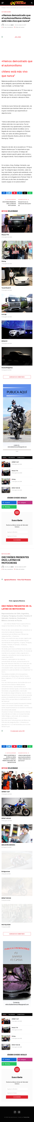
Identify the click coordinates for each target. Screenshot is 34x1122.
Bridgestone (6, 871)
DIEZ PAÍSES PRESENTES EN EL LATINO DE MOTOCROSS (9, 203)
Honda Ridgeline (7, 368)
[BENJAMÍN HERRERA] (17, 833)
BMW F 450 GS (16, 488)
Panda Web (26, 1117)
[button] (5, 417)
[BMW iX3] (17, 329)
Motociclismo (6, 553)
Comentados (21, 457)
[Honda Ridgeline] (17, 356)
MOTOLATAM (6, 925)
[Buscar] (31, 3)
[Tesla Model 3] (17, 276)
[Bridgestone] (17, 860)
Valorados (11, 457)
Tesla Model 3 (6, 288)
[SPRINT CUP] (6, 464)
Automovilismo (6, 11)
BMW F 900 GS (6, 898)
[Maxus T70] (17, 223)
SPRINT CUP (15, 462)
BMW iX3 (4, 341)
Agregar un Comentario (17, 377)
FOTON (4, 314)
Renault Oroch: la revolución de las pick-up (24, 203)
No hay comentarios (8, 27)
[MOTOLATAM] (17, 913)
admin (12, 25)
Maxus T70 (5, 235)
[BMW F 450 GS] (6, 490)
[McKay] (17, 250)
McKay (4, 261)
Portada (3, 7)
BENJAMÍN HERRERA (8, 845)
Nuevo (4, 457)
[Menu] (3, 3)
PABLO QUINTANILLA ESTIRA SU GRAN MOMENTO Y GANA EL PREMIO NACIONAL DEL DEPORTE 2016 (9, 759)
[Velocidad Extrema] (18, 3)
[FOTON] (17, 303)
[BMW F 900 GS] (17, 886)
